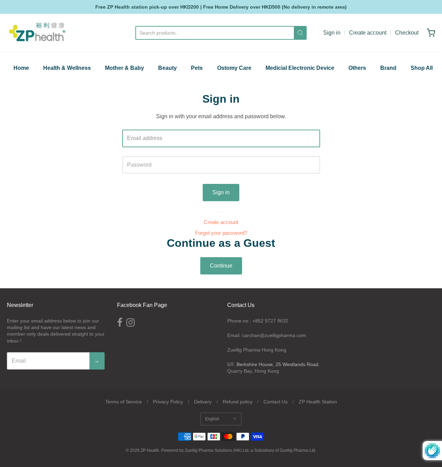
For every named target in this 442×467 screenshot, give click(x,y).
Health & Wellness (67, 68)
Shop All (422, 68)
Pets (197, 68)
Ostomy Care (234, 68)
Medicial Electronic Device (300, 68)
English (212, 419)
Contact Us (275, 401)
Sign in (331, 33)
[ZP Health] (37, 32)
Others (357, 68)
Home (21, 68)
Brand (388, 68)
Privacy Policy (168, 401)
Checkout (407, 33)
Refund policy (237, 401)
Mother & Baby (124, 68)
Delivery (203, 401)
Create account (367, 33)
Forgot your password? (221, 233)
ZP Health (150, 450)
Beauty (167, 68)
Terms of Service (123, 401)
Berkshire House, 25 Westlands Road (277, 364)
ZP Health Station (318, 401)
